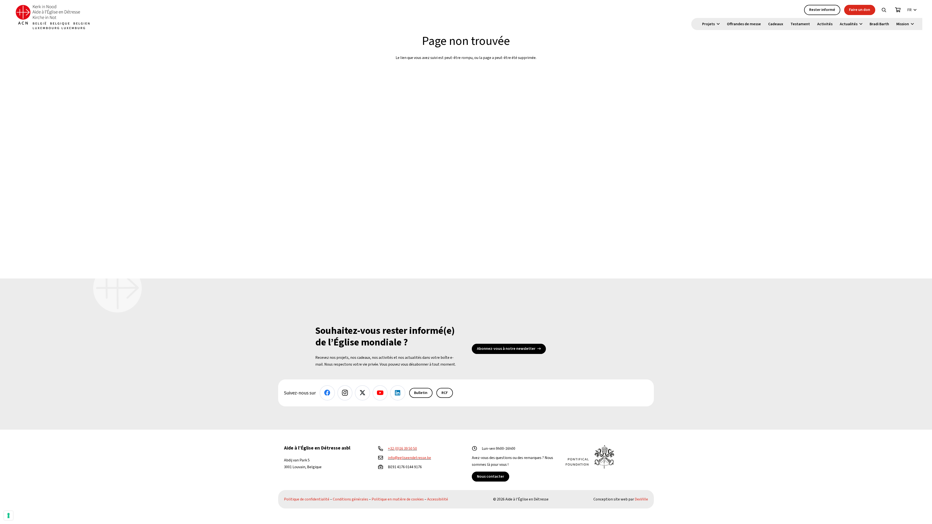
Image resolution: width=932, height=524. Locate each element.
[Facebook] (327, 393)
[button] (884, 10)
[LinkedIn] (397, 393)
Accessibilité (437, 499)
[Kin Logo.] (53, 17)
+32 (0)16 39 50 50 (402, 448)
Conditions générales (350, 499)
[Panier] (898, 10)
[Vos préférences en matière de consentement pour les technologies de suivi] (8, 515)
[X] (362, 393)
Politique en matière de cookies (398, 499)
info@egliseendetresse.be (409, 457)
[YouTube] (380, 393)
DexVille (641, 499)
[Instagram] (345, 393)
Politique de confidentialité (306, 499)
